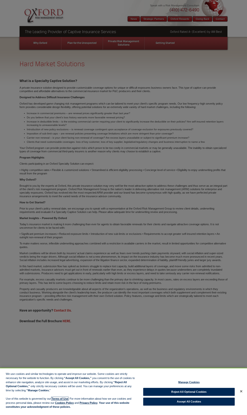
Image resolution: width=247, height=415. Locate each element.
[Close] (241, 391)
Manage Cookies (189, 382)
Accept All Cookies (189, 401)
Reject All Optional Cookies (188, 391)
